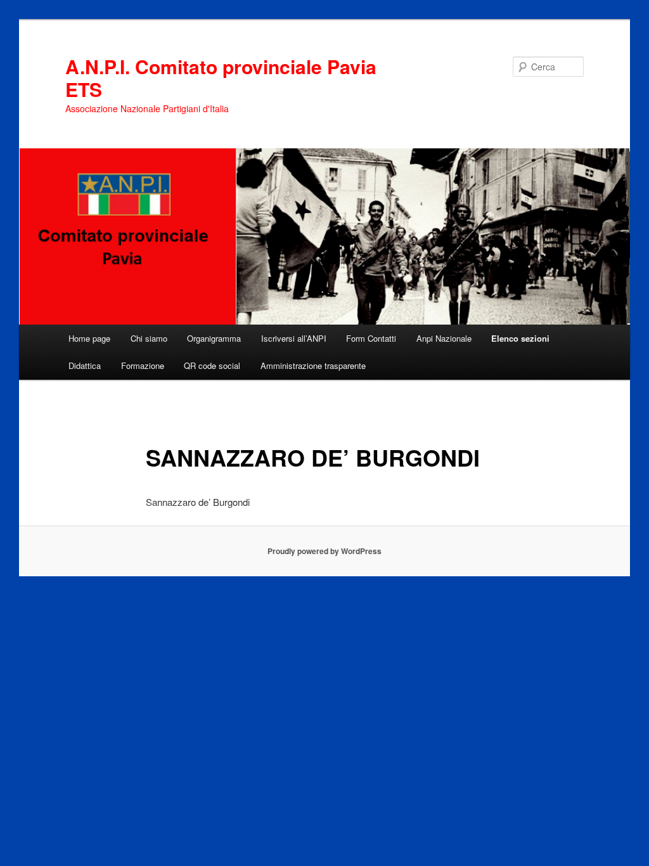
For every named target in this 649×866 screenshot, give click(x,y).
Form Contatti (371, 338)
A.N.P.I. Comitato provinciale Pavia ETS (220, 78)
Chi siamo (149, 338)
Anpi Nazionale (444, 338)
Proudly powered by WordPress (324, 551)
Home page (89, 338)
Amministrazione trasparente (313, 365)
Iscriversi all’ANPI (293, 338)
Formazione (142, 365)
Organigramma (214, 338)
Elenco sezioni (520, 338)
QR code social (212, 365)
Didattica (84, 365)
